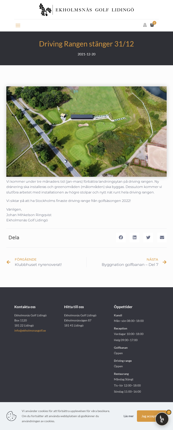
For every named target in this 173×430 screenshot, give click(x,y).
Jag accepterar (151, 416)
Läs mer (129, 416)
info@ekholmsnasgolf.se (30, 330)
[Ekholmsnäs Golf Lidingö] (86, 9)
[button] (121, 237)
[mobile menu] (18, 25)
